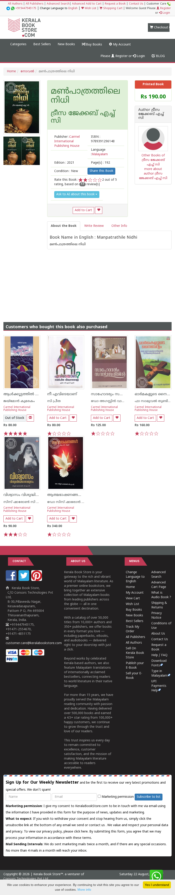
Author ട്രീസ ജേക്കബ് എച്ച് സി (151, 114)
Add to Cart (83, 210)
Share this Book (101, 171)
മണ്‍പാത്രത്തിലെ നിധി (85, 96)
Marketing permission (117, 797)
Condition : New (66, 171)
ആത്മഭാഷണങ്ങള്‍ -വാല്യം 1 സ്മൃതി (80, 495)
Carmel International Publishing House (16, 409)
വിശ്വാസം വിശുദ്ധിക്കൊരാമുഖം (31, 495)
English (72, 8)
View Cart (133, 598)
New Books (66, 44)
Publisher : (67, 141)
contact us (97, 825)
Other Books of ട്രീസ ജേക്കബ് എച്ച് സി (153, 160)
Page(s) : (100, 163)
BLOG (160, 56)
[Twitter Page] (24, 580)
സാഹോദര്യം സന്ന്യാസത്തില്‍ (117, 394)
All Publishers (34, 4)
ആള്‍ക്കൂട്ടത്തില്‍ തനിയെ (26, 394)
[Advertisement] (87, 281)
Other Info (119, 226)
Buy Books (93, 45)
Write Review (94, 226)
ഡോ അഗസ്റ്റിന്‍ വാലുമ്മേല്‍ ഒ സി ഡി (120, 401)
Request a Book (115, 4)
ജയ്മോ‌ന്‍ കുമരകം (19, 401)
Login (166, 13)
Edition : (64, 163)
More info (84, 889)
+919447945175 (25, 8)
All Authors (15, 4)
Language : (99, 152)
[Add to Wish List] (98, 210)
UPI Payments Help (158, 686)
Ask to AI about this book (75, 194)
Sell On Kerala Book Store (135, 653)
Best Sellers (42, 44)
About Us (158, 634)
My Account (121, 45)
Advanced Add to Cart (86, 4)
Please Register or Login (122, 56)
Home (11, 71)
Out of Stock (14, 418)
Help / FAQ (159, 655)
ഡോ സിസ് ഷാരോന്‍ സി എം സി (73, 502)
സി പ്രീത (54, 401)
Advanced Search (58, 4)
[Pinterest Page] (37, 580)
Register (165, 8)
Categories (18, 44)
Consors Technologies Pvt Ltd (25, 879)
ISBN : (103, 139)
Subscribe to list (148, 797)
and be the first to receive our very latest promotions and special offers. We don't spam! (86, 786)
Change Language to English (135, 576)
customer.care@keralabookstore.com (34, 643)
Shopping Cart (112, 8)
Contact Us (136, 4)
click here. (81, 832)
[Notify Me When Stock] (30, 418)
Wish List (90, 8)
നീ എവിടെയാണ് (62, 394)
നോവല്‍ (27, 71)
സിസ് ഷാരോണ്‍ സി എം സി (25, 502)
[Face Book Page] (12, 580)
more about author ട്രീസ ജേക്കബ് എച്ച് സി (153, 173)
